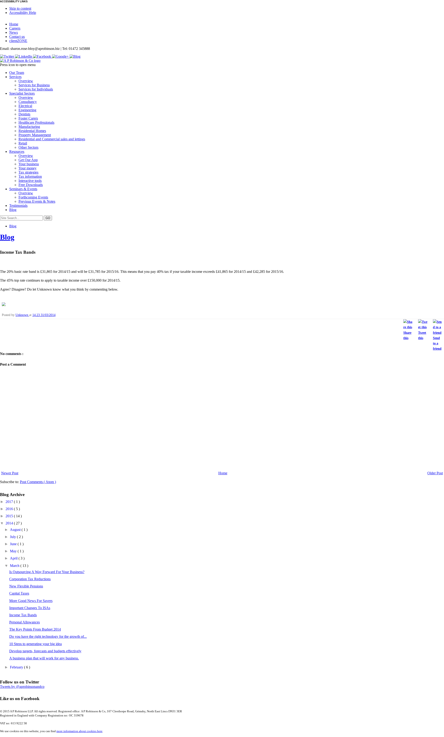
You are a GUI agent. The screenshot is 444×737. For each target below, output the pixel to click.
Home (13, 24)
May (14, 551)
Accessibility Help (22, 13)
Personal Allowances (24, 622)
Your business (28, 164)
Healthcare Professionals (36, 122)
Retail (22, 143)
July (13, 537)
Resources (16, 151)
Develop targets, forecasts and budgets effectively (45, 651)
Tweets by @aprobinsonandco (22, 687)
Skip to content (20, 8)
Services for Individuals (35, 89)
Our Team (16, 73)
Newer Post (9, 473)
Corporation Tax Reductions (30, 579)
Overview (25, 81)
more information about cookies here (79, 731)
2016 (10, 509)
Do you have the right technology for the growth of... (48, 636)
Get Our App (28, 160)
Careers (14, 28)
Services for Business (34, 85)
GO (48, 218)
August (16, 530)
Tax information (30, 176)
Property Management (34, 135)
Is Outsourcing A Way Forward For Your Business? (46, 572)
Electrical (25, 106)
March (15, 566)
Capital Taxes (19, 593)
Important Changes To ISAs (29, 608)
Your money (27, 168)
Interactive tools (30, 181)
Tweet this (422, 335)
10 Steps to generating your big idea (35, 644)
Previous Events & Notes (36, 201)
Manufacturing (29, 127)
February (17, 667)
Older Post (435, 473)
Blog (12, 210)
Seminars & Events (23, 189)
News (13, 32)
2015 (10, 516)
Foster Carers (28, 118)
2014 (10, 523)
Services (15, 77)
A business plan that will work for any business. (44, 658)
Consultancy (27, 102)
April (14, 558)
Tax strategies (28, 172)
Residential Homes (32, 131)
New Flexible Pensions (26, 586)
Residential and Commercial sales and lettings (51, 139)
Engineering (27, 110)
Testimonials (18, 206)
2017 (10, 502)
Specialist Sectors (22, 93)
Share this (407, 335)
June (14, 544)
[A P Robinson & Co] (20, 61)
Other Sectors (28, 147)
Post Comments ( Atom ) (38, 482)
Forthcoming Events (33, 197)
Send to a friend (437, 343)
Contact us (17, 37)
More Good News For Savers (30, 601)
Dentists (24, 114)
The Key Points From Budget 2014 (35, 629)
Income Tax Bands (23, 615)
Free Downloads (30, 185)
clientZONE (18, 41)
